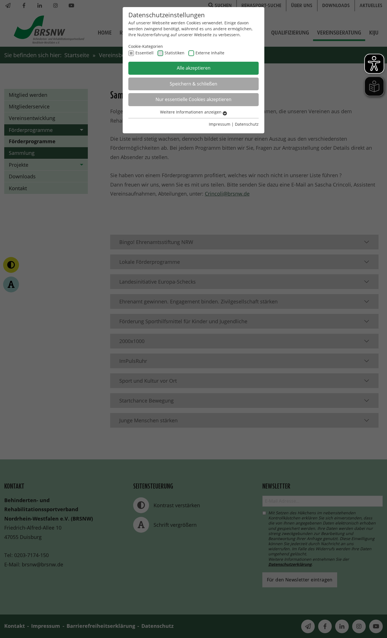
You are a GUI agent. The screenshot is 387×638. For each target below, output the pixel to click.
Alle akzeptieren (193, 68)
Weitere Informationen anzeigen (191, 112)
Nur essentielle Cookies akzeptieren (193, 99)
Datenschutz (247, 124)
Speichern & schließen (193, 84)
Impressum (219, 124)
